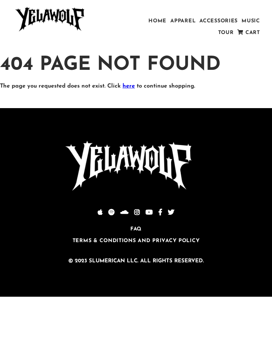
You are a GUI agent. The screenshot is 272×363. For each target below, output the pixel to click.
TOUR (226, 32)
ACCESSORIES (218, 21)
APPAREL (183, 21)
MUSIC (251, 21)
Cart (251, 32)
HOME (157, 21)
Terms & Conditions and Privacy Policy (136, 241)
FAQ (136, 229)
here (129, 86)
